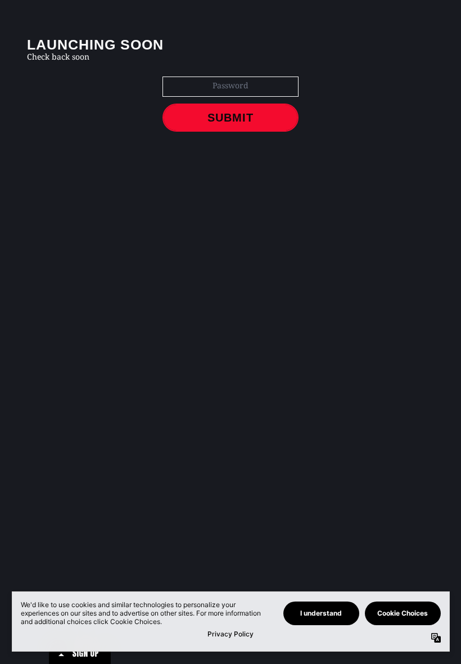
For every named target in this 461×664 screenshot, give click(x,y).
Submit (230, 117)
